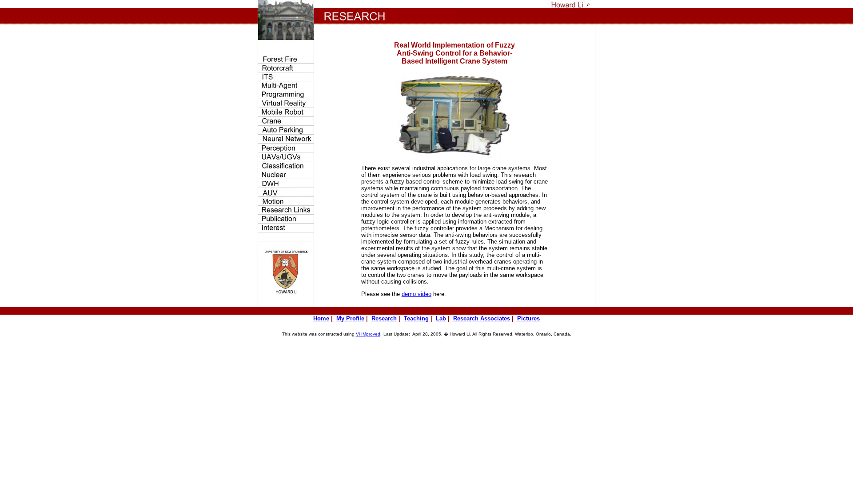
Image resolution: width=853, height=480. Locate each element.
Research (384, 318)
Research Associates (481, 318)
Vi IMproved (368, 334)
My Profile (350, 318)
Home (321, 318)
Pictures (528, 318)
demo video (416, 294)
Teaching (416, 318)
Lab (441, 318)
